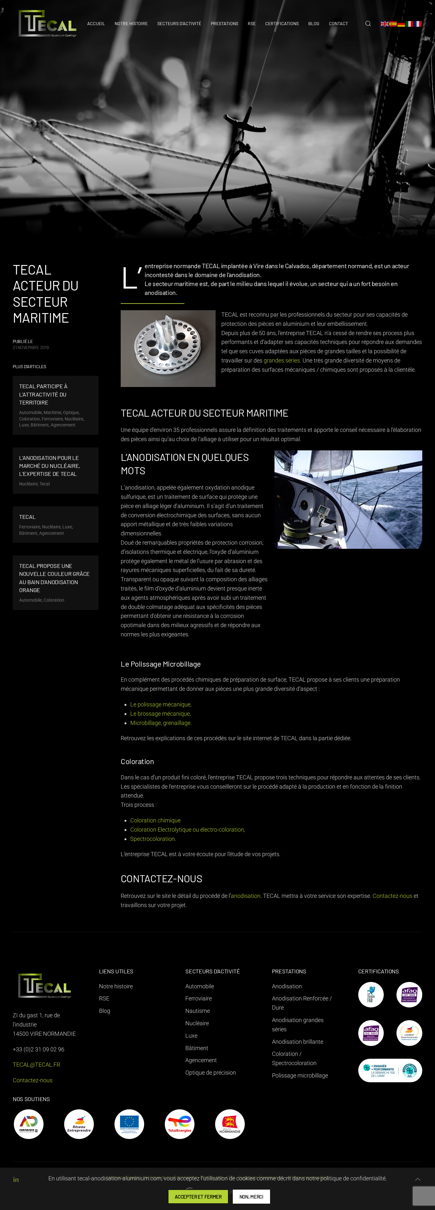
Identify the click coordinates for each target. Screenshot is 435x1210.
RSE (252, 23)
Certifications (282, 23)
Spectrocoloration (152, 838)
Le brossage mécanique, (160, 713)
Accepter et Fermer (198, 1196)
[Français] (418, 23)
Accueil (96, 23)
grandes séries (281, 360)
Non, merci (251, 1196)
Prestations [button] (224, 23)
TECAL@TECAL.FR (36, 1064)
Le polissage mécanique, (160, 704)
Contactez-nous (392, 895)
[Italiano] (410, 23)
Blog (313, 23)
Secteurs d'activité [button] (179, 23)
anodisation (245, 895)
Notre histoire (131, 23)
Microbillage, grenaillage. (161, 723)
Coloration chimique (155, 820)
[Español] (393, 23)
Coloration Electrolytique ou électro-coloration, (187, 829)
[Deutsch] (401, 23)
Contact (338, 23)
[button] (368, 23)
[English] (385, 23)
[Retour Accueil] (48, 23)
